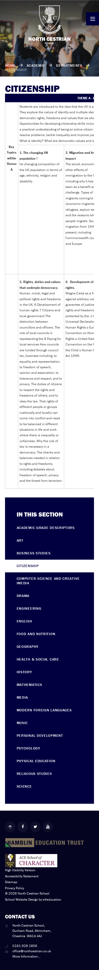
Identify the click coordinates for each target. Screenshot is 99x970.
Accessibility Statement (22, 876)
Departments (69, 65)
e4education (52, 899)
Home (10, 65)
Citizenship (16, 69)
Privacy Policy (14, 888)
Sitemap (11, 882)
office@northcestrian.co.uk (31, 951)
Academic (36, 65)
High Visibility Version (20, 870)
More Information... (26, 956)
